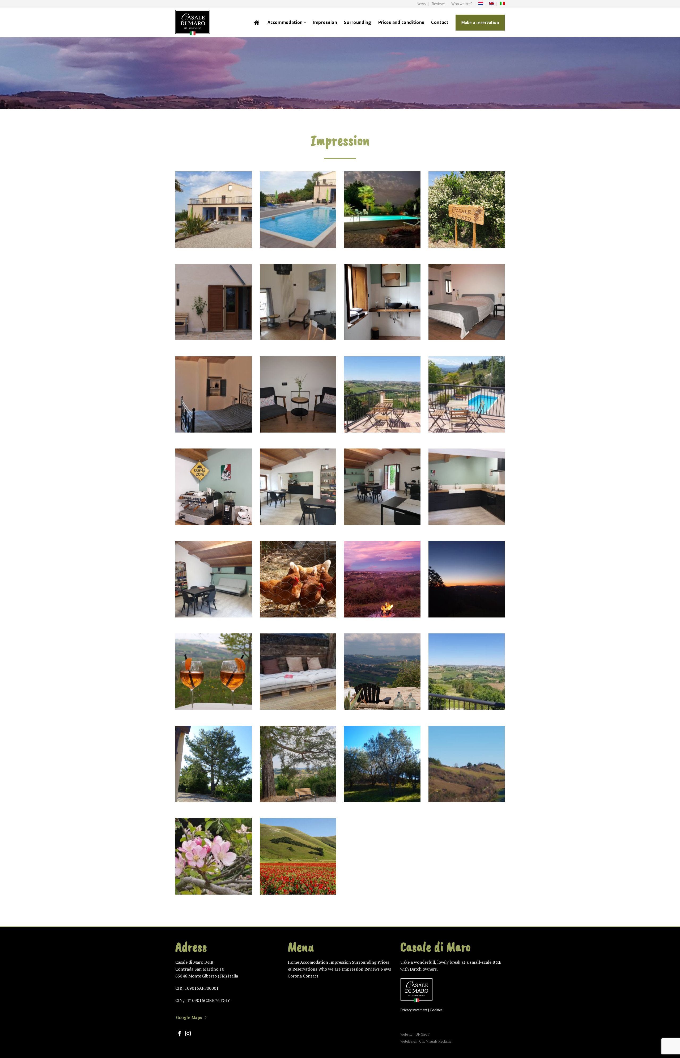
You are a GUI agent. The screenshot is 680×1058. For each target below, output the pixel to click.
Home (293, 962)
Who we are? (462, 4)
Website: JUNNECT (415, 1034)
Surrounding (357, 22)
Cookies (436, 1010)
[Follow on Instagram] (188, 1034)
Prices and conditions (401, 22)
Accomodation (314, 962)
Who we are (329, 969)
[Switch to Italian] (502, 3)
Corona (295, 976)
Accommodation (285, 22)
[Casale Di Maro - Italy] (207, 22)
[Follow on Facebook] (179, 1034)
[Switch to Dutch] (480, 3)
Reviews (438, 4)
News (421, 4)
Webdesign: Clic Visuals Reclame (426, 1041)
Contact (439, 22)
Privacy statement (413, 1010)
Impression (325, 22)
